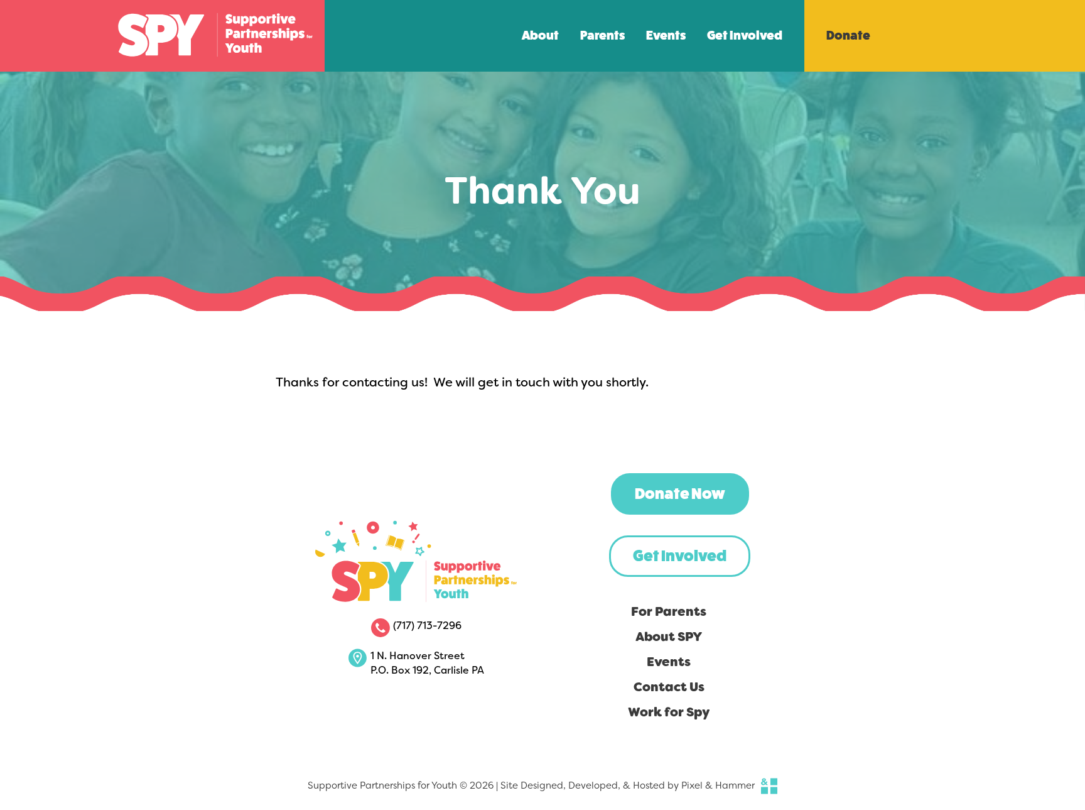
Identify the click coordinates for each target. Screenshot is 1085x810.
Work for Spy (669, 712)
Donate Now (680, 493)
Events (666, 35)
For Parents (668, 611)
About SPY (668, 636)
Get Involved (744, 35)
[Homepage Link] (215, 66)
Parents (602, 35)
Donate (848, 35)
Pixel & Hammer (718, 785)
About (540, 35)
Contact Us (669, 687)
